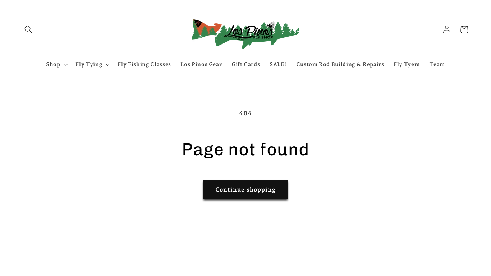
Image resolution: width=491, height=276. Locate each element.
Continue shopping (245, 189)
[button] (28, 29)
